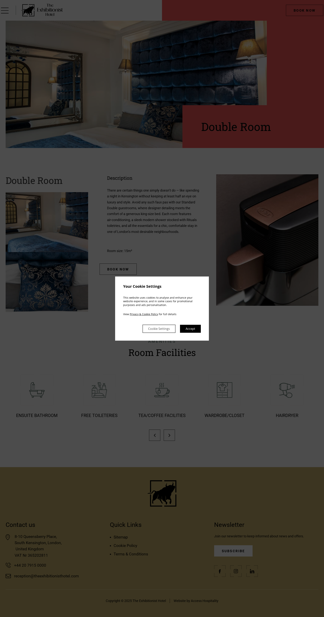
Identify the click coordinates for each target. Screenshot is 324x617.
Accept (190, 329)
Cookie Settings (159, 329)
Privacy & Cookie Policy (144, 314)
